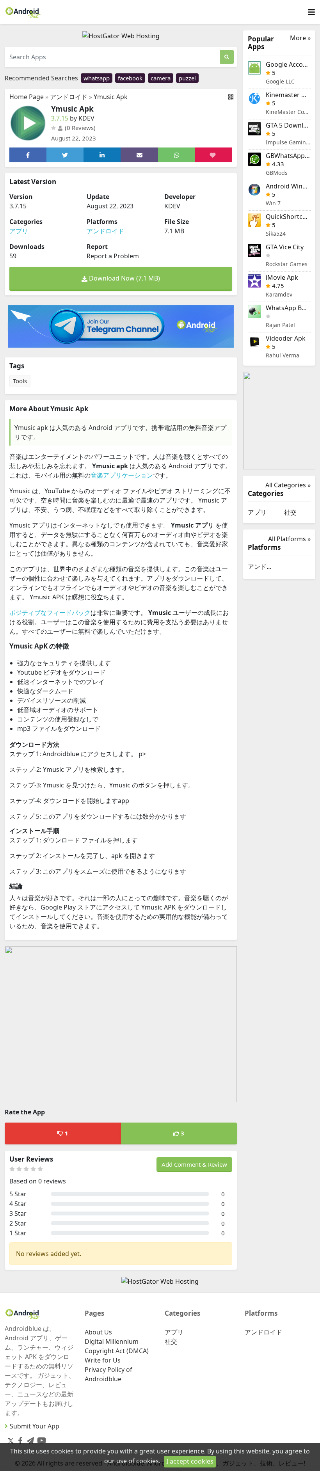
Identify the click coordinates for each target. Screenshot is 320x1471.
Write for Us (103, 1360)
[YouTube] (40, 1439)
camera (161, 78)
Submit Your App (34, 1426)
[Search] (227, 57)
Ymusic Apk (111, 96)
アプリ (18, 231)
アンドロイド (68, 96)
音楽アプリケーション (122, 475)
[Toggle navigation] (311, 12)
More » (300, 38)
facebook (130, 78)
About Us (98, 1332)
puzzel (187, 78)
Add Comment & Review (194, 1164)
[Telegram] (29, 1439)
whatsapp (97, 78)
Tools (20, 381)
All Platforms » (289, 539)
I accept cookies (189, 1461)
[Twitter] (11, 1440)
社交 (290, 512)
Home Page (26, 96)
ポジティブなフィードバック (50, 612)
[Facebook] (19, 1439)
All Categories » (288, 485)
